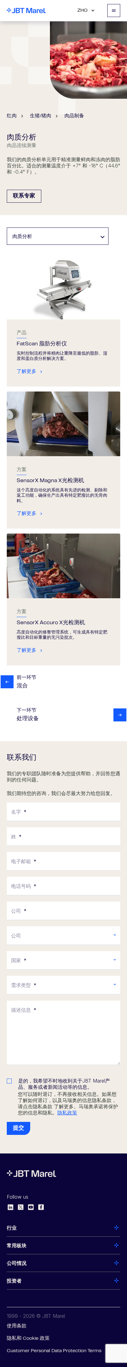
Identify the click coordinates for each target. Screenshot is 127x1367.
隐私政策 (67, 1113)
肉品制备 (74, 116)
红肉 (12, 116)
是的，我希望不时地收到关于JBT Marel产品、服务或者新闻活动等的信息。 (64, 1084)
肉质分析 (22, 236)
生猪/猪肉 (40, 116)
